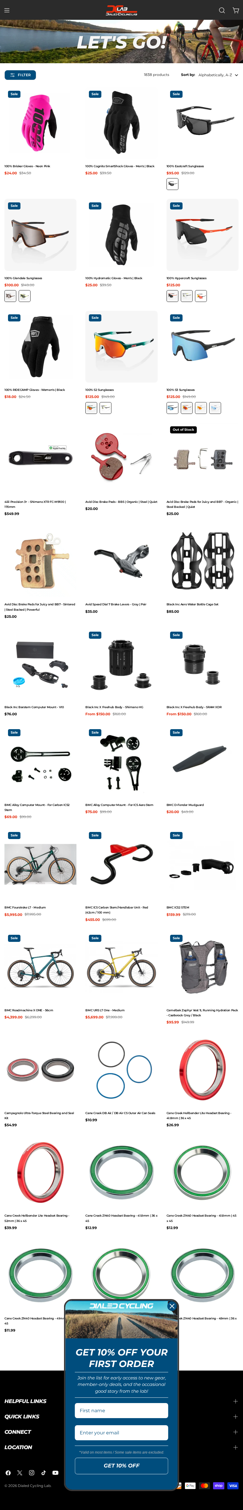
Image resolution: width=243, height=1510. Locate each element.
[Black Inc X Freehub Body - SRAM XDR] (203, 664)
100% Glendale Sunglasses (23, 278)
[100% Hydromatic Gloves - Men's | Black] (121, 235)
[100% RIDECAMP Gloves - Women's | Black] (40, 347)
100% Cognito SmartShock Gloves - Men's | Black (119, 166)
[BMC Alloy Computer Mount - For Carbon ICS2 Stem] (40, 761)
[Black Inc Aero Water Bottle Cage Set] (203, 561)
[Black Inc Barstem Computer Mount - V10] (40, 664)
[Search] (222, 10)
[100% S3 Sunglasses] (203, 347)
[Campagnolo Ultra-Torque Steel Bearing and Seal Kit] (40, 1070)
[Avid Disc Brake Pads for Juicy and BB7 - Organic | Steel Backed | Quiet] (203, 459)
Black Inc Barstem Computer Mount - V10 (34, 707)
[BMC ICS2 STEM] (203, 864)
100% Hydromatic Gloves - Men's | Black (113, 278)
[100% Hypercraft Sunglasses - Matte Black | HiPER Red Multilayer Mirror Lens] (201, 296)
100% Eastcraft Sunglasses (185, 166)
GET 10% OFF (122, 1465)
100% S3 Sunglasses (181, 389)
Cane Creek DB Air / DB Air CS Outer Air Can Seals (120, 1113)
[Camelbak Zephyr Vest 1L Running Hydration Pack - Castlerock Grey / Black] (203, 967)
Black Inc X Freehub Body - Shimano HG (114, 707)
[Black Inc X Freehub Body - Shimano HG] (121, 664)
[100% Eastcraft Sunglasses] (203, 123)
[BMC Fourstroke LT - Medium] (40, 864)
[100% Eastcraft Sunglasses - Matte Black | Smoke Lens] (172, 184)
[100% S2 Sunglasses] (121, 347)
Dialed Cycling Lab (34, 1485)
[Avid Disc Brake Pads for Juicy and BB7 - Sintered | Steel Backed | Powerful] (40, 561)
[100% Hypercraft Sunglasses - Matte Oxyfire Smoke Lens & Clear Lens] (172, 296)
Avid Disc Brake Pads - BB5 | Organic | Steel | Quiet (121, 501)
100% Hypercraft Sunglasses (187, 278)
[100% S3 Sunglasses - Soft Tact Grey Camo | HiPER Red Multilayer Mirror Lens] (187, 408)
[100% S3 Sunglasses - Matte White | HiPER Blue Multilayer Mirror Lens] (215, 408)
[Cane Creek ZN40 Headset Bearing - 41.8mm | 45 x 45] (203, 1172)
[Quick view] (71, 97)
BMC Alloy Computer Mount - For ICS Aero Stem (119, 805)
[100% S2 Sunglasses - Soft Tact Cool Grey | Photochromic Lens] (105, 408)
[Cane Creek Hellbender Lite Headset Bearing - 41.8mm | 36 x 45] (203, 1070)
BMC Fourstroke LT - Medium (25, 907)
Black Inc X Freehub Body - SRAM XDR (194, 707)
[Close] (172, 1306)
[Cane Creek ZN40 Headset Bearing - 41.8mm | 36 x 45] (121, 1172)
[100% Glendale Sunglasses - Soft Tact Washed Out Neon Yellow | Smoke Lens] (25, 296)
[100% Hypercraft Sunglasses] (203, 235)
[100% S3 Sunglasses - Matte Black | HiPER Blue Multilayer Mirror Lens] (172, 408)
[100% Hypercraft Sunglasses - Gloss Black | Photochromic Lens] (187, 296)
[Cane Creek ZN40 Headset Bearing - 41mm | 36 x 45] (40, 1275)
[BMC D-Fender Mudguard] (203, 761)
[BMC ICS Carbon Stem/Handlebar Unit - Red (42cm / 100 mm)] (121, 864)
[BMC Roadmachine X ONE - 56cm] (40, 967)
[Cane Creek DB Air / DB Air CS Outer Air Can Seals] (121, 1070)
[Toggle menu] (7, 10)
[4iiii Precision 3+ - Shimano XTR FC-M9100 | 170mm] (40, 459)
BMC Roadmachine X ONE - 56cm (28, 1010)
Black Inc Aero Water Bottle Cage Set (192, 604)
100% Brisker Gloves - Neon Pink (27, 166)
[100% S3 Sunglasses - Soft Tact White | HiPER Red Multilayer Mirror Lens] (201, 408)
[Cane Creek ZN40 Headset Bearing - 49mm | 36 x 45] (203, 1275)
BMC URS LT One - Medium (104, 1010)
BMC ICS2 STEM (178, 907)
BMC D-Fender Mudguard (185, 805)
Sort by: (188, 74)
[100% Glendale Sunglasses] (40, 235)
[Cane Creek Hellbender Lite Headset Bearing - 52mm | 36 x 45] (40, 1172)
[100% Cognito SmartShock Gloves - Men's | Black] (121, 123)
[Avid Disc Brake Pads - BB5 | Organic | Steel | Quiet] (121, 459)
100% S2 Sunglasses (99, 389)
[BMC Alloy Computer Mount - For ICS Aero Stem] (121, 761)
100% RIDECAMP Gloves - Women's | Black (34, 389)
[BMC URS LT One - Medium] (121, 967)
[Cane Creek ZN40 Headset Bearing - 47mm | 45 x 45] (121, 1275)
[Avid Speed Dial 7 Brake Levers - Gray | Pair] (121, 561)
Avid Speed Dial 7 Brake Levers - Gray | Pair (115, 604)
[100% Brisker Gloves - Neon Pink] (40, 123)
